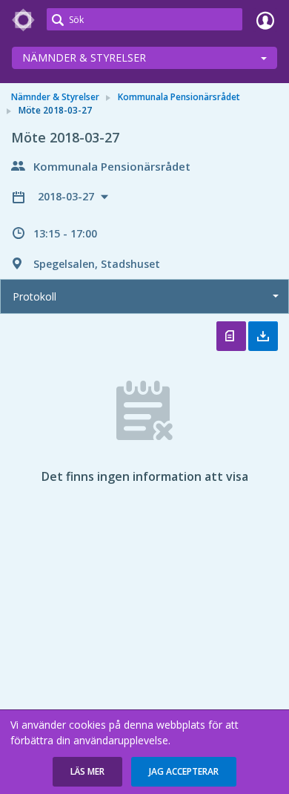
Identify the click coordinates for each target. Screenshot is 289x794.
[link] (24, 20)
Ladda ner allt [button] (263, 336)
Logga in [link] (265, 20)
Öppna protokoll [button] (231, 336)
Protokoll (34, 296)
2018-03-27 (67, 196)
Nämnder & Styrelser (84, 57)
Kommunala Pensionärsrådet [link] (179, 97)
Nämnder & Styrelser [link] (55, 97)
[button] (87, 772)
